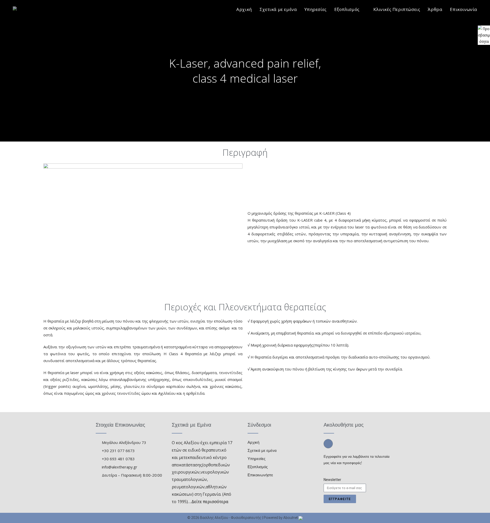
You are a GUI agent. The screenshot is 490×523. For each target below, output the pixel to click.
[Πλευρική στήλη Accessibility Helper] (484, 31)
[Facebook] (328, 443)
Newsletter (332, 480)
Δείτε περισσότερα (209, 501)
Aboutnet (290, 518)
